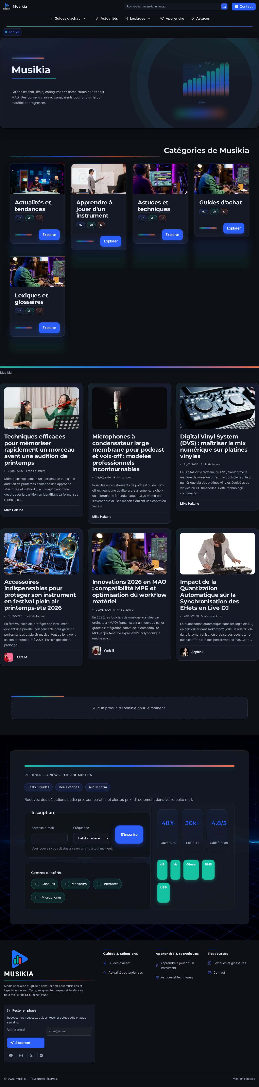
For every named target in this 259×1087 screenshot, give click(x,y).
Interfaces (110, 884)
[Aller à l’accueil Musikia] (49, 963)
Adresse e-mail (43, 828)
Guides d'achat (220, 202)
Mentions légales (244, 1078)
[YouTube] (11, 1055)
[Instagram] (21, 1055)
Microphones (52, 897)
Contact (219, 972)
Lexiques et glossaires (31, 298)
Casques (48, 884)
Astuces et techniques (154, 205)
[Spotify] (41, 1055)
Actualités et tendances (33, 205)
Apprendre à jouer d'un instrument (94, 209)
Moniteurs (79, 884)
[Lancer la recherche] (224, 6)
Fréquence (81, 828)
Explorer (49, 235)
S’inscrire (129, 834)
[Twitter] (31, 1055)
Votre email (16, 1030)
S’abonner (22, 1043)
